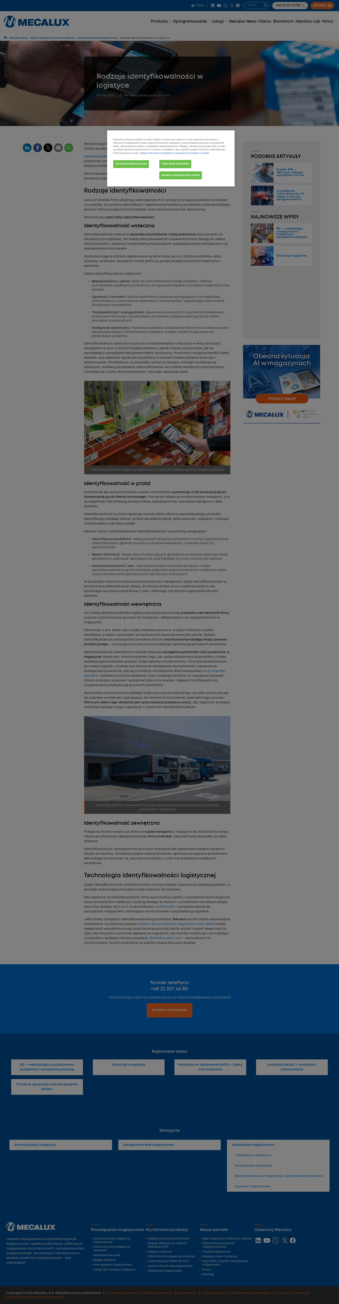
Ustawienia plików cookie (131, 164)
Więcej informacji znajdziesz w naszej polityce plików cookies (174, 153)
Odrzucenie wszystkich (175, 164)
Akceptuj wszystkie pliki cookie (180, 175)
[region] (171, 158)
